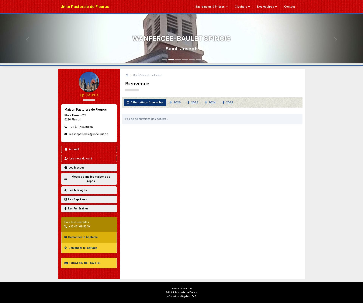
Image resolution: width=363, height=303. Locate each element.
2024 (212, 102)
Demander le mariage (83, 247)
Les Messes (77, 167)
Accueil (74, 149)
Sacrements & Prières (210, 6)
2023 (229, 102)
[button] (27, 39)
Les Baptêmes (77, 199)
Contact (289, 6)
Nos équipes (265, 6)
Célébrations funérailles (146, 102)
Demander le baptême (83, 237)
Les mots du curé (80, 158)
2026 (177, 102)
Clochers (241, 6)
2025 (194, 102)
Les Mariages (78, 190)
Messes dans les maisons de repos (91, 178)
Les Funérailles (78, 208)
